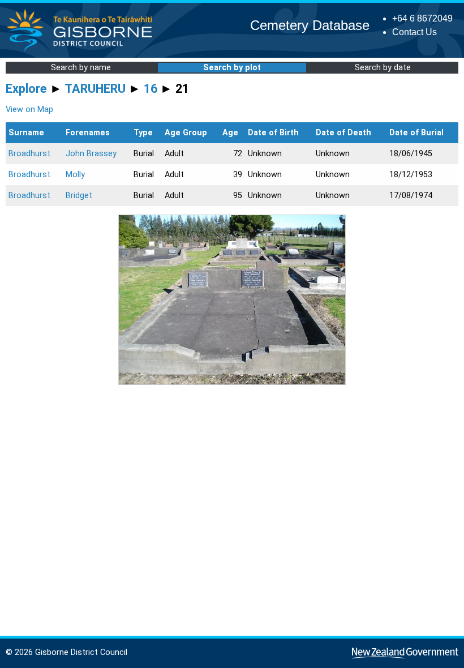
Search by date (383, 67)
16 (150, 89)
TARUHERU (95, 89)
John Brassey (91, 154)
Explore (26, 89)
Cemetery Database (310, 25)
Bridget (79, 195)
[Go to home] (83, 50)
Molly (75, 174)
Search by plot (232, 67)
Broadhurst (29, 154)
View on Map (29, 109)
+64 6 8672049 (422, 18)
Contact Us (414, 32)
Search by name (81, 67)
